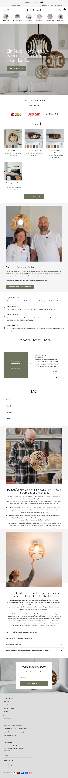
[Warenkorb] (63, 10)
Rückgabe (9, 412)
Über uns (6, 701)
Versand (8, 406)
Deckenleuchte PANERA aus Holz (55, 152)
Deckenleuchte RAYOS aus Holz (34, 151)
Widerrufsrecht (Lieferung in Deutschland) (16, 729)
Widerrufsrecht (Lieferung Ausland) (14, 732)
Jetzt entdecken (16, 68)
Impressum (7, 722)
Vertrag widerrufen (9, 739)
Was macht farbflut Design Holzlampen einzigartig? (21, 632)
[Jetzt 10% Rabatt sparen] (30, 755)
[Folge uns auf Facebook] (6, 765)
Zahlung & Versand (9, 708)
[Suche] (8, 10)
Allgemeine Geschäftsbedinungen (13, 725)
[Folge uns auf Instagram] (10, 765)
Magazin (6, 711)
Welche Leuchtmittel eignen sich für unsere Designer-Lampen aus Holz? (27, 650)
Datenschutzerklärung (10, 735)
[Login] (60, 10)
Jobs (5, 715)
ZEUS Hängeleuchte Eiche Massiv (13, 184)
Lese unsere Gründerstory (20, 287)
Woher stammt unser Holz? (14, 644)
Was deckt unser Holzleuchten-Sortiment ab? (19, 638)
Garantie (8, 400)
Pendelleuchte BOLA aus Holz (13, 151)
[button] (13, 153)
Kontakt (8, 418)
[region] (46, 363)
